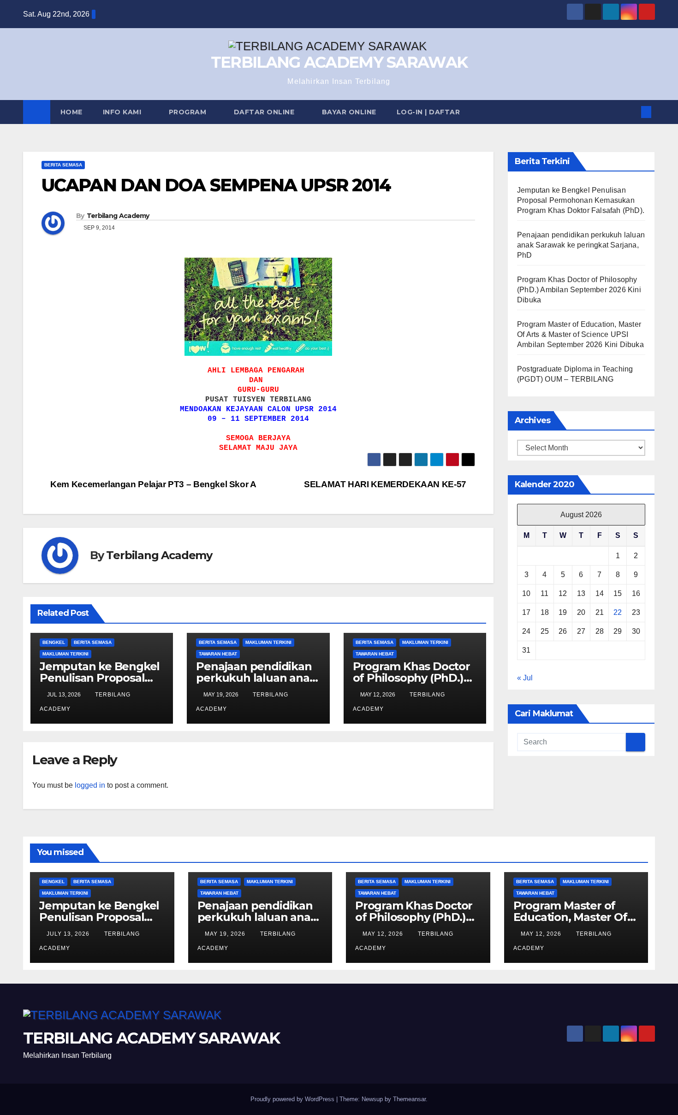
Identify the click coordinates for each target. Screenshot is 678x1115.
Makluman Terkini (65, 653)
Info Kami (123, 112)
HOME (71, 112)
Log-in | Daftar (428, 112)
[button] (631, 112)
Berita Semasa (63, 164)
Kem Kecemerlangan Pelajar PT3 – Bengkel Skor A (152, 484)
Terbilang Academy (118, 216)
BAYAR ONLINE (349, 112)
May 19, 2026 (226, 934)
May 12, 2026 (384, 934)
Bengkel (53, 642)
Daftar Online (265, 112)
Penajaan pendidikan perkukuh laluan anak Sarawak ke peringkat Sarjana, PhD (581, 245)
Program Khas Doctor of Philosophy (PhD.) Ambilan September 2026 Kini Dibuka (579, 290)
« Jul (525, 678)
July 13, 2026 (69, 934)
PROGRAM (188, 112)
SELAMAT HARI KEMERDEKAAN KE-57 (386, 484)
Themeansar (409, 1099)
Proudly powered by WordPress (293, 1099)
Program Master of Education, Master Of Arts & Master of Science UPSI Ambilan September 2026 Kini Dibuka (580, 334)
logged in (90, 785)
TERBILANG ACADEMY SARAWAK (339, 62)
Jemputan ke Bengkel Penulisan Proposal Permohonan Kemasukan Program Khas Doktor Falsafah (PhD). (580, 200)
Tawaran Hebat (218, 653)
